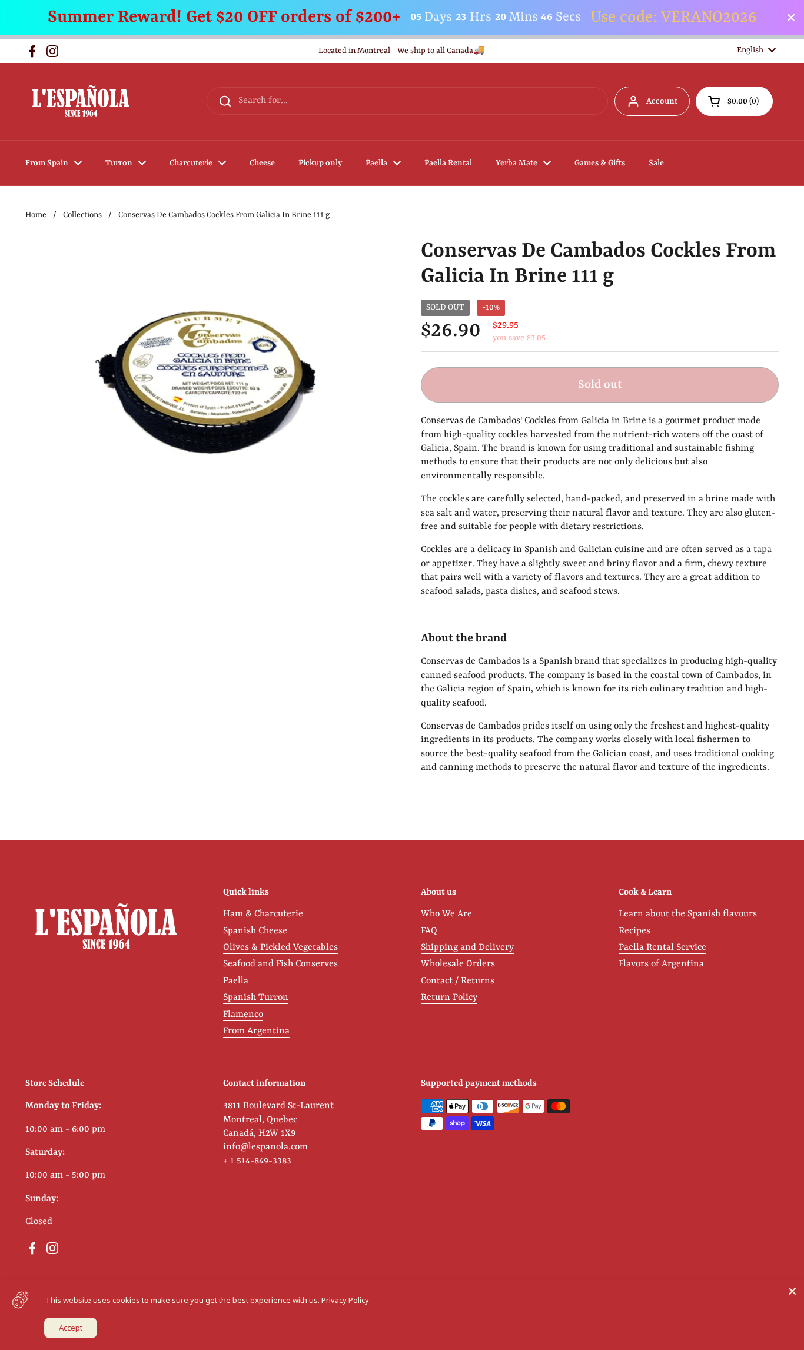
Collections (82, 215)
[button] (734, 101)
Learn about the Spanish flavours (688, 914)
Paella (235, 981)
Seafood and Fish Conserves (280, 964)
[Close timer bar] (791, 18)
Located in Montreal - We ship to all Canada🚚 (401, 50)
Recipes (634, 931)
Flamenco (243, 1014)
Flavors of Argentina (661, 964)
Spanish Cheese (255, 931)
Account (661, 101)
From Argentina (256, 1031)
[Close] (792, 1291)
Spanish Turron (255, 997)
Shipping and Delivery (467, 947)
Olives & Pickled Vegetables (280, 947)
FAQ (429, 931)
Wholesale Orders (458, 964)
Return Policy (449, 997)
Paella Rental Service (662, 947)
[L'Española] (80, 101)
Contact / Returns (457, 981)
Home (35, 215)
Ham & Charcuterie (263, 914)
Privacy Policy (345, 1300)
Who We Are (446, 914)
